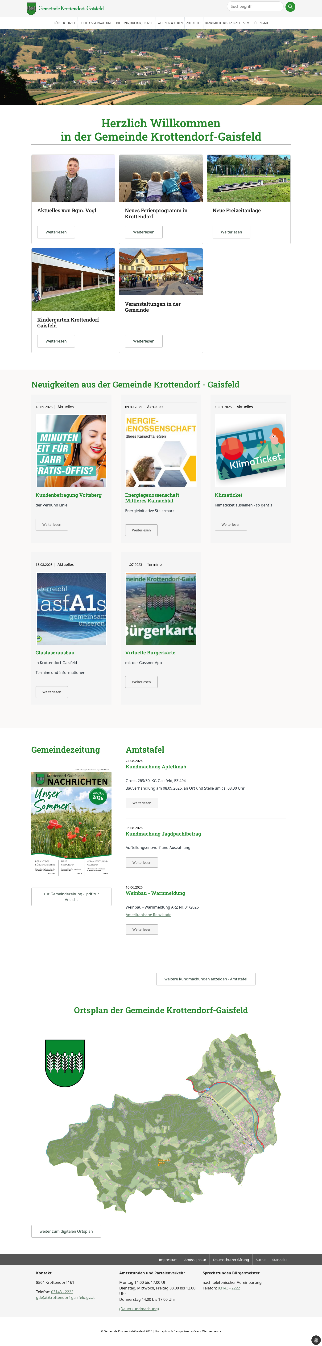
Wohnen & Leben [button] (170, 23)
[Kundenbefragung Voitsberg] (71, 451)
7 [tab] (182, 104)
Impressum (168, 1259)
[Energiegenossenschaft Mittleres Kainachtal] (161, 451)
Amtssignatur (195, 1259)
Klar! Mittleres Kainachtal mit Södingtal (236, 23)
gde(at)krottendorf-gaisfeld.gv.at (65, 1297)
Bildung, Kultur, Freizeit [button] (135, 23)
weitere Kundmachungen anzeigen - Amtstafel (206, 979)
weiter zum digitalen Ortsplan (66, 1231)
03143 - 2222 (62, 1291)
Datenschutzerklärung (231, 1259)
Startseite (279, 1259)
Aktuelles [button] (194, 23)
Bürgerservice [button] (65, 23)
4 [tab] (161, 104)
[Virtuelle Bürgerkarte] (161, 609)
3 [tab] (154, 104)
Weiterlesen (51, 524)
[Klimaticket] (250, 451)
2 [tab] (146, 104)
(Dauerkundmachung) (139, 1308)
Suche (260, 1259)
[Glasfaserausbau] (71, 609)
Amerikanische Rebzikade (148, 914)
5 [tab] (168, 104)
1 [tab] (139, 104)
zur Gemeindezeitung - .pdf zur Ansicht (71, 896)
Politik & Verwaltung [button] (96, 23)
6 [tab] (175, 104)
